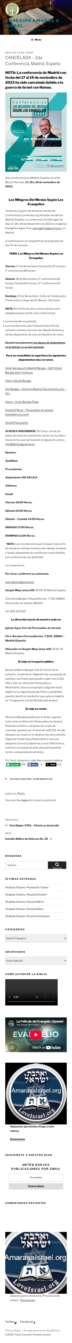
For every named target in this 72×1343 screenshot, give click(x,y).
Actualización (20, 779)
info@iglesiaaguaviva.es (20, 444)
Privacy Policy (13, 1330)
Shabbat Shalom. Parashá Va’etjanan (27, 916)
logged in (26, 800)
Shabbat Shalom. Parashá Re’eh (24, 901)
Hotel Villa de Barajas (18, 380)
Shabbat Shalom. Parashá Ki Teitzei (26, 887)
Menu (38, 39)
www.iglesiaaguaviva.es (46, 228)
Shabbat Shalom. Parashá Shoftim (26, 894)
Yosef (29, 52)
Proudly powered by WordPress (41, 1330)
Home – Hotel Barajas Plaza (22, 401)
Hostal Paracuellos (16, 422)
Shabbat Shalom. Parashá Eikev (24, 909)
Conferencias (43, 779)
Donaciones (17, 1139)
